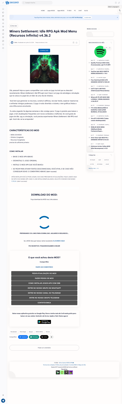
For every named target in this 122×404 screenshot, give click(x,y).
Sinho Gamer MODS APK (65, 346)
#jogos (31, 315)
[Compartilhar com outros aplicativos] (51, 321)
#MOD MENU (39, 315)
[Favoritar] (73, 42)
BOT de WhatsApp (77, 17)
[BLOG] (86, 10)
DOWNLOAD (44, 50)
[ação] (100, 94)
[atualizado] (108, 60)
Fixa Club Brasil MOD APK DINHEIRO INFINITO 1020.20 (100, 81)
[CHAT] (80, 10)
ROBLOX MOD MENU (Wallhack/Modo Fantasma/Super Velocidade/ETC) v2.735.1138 (100, 129)
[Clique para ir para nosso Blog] (3, 34)
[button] (119, 2)
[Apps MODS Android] (3, 16)
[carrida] (100, 77)
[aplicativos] (102, 60)
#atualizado (14, 315)
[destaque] (107, 105)
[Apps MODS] (60, 10)
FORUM (13, 181)
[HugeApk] (58, 356)
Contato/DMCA (73, 349)
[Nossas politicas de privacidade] (3, 44)
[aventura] (107, 124)
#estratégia (23, 315)
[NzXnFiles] (71, 356)
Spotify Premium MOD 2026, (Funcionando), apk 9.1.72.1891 (100, 64)
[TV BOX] (69, 10)
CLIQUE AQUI (87, 17)
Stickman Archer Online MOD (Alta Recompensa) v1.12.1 (100, 147)
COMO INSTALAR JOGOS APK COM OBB (44, 267)
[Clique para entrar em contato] (3, 48)
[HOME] (43, 10)
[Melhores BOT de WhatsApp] (3, 37)
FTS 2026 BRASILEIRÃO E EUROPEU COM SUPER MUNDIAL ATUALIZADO (99, 110)
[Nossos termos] (3, 41)
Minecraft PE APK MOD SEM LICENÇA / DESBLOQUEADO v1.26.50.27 (100, 99)
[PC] (75, 10)
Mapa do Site (82, 349)
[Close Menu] (117, 17)
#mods (48, 315)
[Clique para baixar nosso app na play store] (3, 23)
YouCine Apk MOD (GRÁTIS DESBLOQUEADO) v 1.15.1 (100, 72)
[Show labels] (94, 168)
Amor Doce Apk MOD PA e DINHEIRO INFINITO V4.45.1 (100, 139)
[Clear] (50, 3)
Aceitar (16, 397)
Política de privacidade (62, 349)
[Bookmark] (115, 2)
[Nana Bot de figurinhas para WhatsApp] (66, 356)
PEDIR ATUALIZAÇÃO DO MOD (44, 257)
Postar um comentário (44, 331)
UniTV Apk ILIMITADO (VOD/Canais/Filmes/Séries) (100, 89)
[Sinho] (15, 42)
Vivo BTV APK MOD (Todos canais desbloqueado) (100, 119)
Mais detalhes (32, 397)
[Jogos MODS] (51, 10)
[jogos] (104, 77)
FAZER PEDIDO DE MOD (44, 262)
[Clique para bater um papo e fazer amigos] (3, 30)
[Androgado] (62, 356)
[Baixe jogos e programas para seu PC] (3, 19)
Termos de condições (49, 349)
